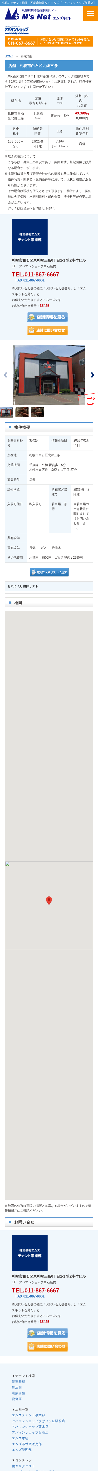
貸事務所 (18, 1381)
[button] (92, 375)
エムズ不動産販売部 (27, 1444)
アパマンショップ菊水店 (30, 1427)
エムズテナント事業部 (28, 1415)
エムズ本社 (20, 1438)
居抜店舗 (18, 1393)
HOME (9, 56)
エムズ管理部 (22, 1450)
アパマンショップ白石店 (30, 1432)
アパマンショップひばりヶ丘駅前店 (38, 1421)
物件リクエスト (23, 1466)
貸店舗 (17, 1387)
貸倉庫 (17, 1399)
